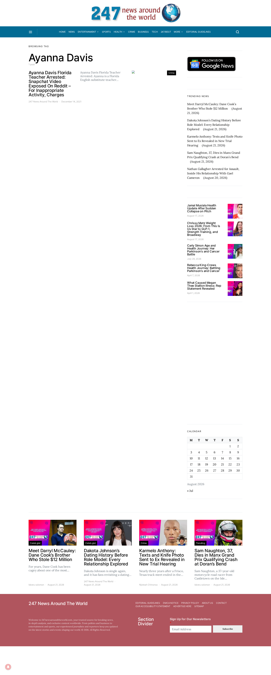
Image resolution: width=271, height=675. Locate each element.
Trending (200, 543)
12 (206, 458)
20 (214, 464)
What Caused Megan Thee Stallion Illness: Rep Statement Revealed (204, 285)
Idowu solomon (36, 584)
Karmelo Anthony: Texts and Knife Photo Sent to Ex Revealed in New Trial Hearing (214, 141)
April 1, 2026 (193, 293)
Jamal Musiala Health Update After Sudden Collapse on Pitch (201, 208)
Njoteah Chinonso (148, 584)
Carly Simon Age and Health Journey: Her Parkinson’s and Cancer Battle (203, 250)
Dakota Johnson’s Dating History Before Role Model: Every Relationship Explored (214, 124)
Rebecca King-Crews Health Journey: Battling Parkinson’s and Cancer (203, 268)
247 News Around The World (43, 101)
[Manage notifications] (8, 667)
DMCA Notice (170, 603)
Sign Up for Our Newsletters (190, 621)
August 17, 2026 (195, 215)
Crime (131, 31)
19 (206, 464)
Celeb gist (35, 543)
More (177, 31)
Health (118, 31)
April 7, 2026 (193, 275)
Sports (106, 31)
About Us (207, 603)
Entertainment (87, 31)
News (72, 31)
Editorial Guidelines (198, 31)
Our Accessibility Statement (153, 606)
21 (222, 464)
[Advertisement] (214, 363)
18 (199, 464)
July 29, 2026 (194, 258)
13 (214, 458)
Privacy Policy (190, 603)
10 (191, 458)
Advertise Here (182, 606)
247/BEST (166, 31)
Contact (221, 603)
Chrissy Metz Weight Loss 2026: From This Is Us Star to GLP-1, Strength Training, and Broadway (203, 229)
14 (222, 458)
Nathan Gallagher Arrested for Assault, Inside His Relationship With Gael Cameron (213, 173)
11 (199, 458)
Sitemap (199, 606)
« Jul (190, 491)
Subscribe (228, 628)
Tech (155, 31)
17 (191, 464)
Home (62, 31)
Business (143, 31)
